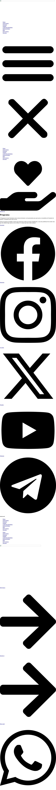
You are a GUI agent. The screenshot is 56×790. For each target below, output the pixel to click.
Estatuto (4, 26)
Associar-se (2, 655)
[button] (28, 91)
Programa (5, 24)
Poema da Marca (6, 28)
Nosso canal (2, 723)
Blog (4, 30)
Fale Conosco (6, 31)
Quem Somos (6, 23)
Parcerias (5, 33)
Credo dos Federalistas (7, 27)
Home (4, 22)
